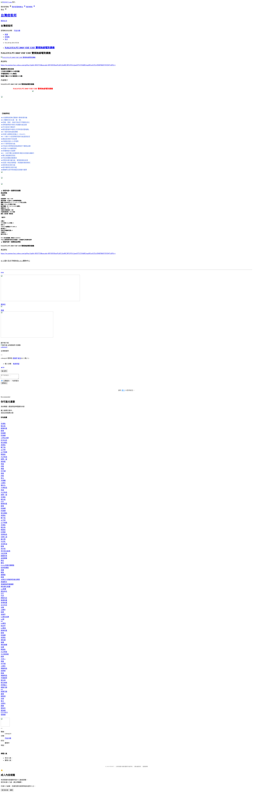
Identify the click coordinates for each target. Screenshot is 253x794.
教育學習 (16, 364)
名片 (6, 39)
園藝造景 (4, 556)
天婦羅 (3, 480)
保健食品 (4, 534)
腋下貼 (3, 447)
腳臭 (2, 431)
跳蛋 (2, 673)
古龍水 (3, 703)
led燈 (2, 619)
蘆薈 (2, 694)
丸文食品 (4, 457)
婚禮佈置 (4, 600)
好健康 (3, 532)
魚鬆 (2, 310)
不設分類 (17, 30)
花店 (2, 595)
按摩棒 (3, 671)
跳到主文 (4, 21)
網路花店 (4, 598)
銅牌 (2, 612)
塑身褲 (3, 710)
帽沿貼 (3, 426)
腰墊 (2, 572)
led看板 (3, 628)
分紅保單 (4, 553)
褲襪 (2, 642)
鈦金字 (3, 626)
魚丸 (2, 478)
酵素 (2, 546)
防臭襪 (3, 435)
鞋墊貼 (3, 454)
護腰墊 (3, 575)
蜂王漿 (3, 539)
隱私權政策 (137, 766)
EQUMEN (4, 712)
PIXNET (112, 766)
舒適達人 (4, 685)
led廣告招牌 (5, 617)
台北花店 (4, 605)
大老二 (3, 659)
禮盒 (2, 469)
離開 (11, 790)
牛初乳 (3, 541)
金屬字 (3, 614)
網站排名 (4, 591)
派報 (2, 607)
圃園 (2, 706)
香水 (2, 701)
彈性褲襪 (4, 645)
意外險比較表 (5, 551)
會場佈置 (4, 602)
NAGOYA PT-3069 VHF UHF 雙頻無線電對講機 (30, 47)
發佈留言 (4, 383)
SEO (2, 593)
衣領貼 (3, 423)
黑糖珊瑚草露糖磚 (7, 584)
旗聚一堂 (4, 459)
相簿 (6, 34)
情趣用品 (4, 668)
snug (2, 272)
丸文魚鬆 (4, 652)
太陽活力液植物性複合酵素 (10, 579)
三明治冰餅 (5, 438)
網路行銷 (4, 687)
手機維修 (4, 678)
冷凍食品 (4, 487)
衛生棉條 (4, 682)
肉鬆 (2, 466)
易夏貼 (3, 445)
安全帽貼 (4, 442)
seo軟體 (3, 589)
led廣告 (3, 623)
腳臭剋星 (4, 428)
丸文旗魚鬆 (5, 654)
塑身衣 (3, 304)
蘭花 (2, 563)
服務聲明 (145, 766)
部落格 (7, 37)
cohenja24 (4, 347)
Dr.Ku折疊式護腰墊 (7, 565)
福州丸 (3, 485)
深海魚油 (4, 544)
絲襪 (2, 647)
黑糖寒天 (4, 582)
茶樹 (2, 698)
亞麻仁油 (4, 537)
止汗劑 (3, 450)
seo (2, 689)
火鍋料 (3, 483)
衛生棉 (3, 680)
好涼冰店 (4, 440)
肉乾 (2, 476)
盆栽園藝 (4, 558)
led (2, 621)
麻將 (2, 656)
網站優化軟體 (5, 586)
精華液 (3, 696)
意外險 (3, 549)
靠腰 (2, 570)
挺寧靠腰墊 (5, 567)
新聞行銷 (4, 691)
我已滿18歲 (5, 790)
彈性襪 (3, 640)
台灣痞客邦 (9, 15)
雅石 (2, 560)
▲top (2, 367)
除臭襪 (3, 433)
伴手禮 (3, 471)
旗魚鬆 (3, 461)
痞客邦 (15, 358)
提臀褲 (3, 714)
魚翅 (2, 490)
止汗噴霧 (4, 452)
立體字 (3, 610)
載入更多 (4, 371)
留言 (19, 358)
